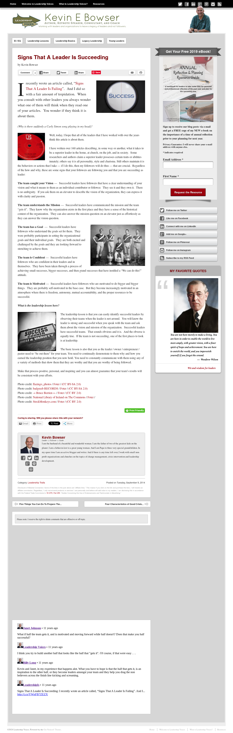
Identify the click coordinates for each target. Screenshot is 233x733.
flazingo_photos (42, 384)
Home (13, 3)
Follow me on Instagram (213, 4)
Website (31, 469)
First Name (171, 176)
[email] (132, 73)
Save (98, 72)
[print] (141, 73)
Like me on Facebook (187, 4)
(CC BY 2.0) (73, 393)
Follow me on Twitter (180, 4)
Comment (25, 72)
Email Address (173, 159)
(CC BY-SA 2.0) (71, 384)
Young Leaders (116, 40)
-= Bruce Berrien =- (44, 393)
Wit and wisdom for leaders (202, 368)
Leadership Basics (65, 40)
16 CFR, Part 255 (53, 493)
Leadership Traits (36, 482)
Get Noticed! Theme (52, 729)
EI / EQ (17, 40)
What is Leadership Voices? (73, 3)
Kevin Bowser (29, 64)
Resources (98, 3)
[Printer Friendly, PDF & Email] (135, 411)
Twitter (29, 458)
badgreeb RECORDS (45, 388)
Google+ (27, 463)
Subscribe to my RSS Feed (219, 4)
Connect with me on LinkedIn (193, 4)
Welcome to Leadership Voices (38, 3)
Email (34, 463)
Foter (57, 384)
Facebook (23, 458)
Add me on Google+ (200, 4)
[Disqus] (81, 571)
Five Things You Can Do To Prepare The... (38, 504)
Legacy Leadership (92, 40)
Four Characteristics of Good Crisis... (127, 504)
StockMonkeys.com (44, 401)
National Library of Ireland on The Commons (59, 397)
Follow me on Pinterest (206, 4)
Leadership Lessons (38, 40)
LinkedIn (36, 458)
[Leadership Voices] (68, 21)
